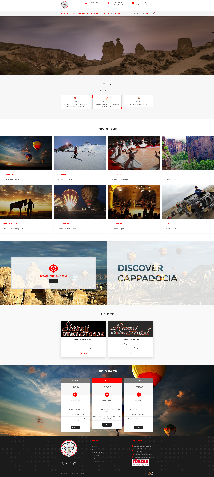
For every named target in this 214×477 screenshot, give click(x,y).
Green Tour (171, 180)
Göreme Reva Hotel (131, 340)
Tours (72, 13)
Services (81, 13)
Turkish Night (118, 229)
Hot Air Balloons (93, 13)
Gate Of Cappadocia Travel (72, 473)
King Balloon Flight (11, 180)
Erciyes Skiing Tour (66, 180)
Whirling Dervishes (120, 180)
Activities (96, 455)
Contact (117, 13)
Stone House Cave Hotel (83, 340)
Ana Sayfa (64, 13)
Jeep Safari (171, 229)
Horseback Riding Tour (13, 229)
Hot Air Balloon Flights (100, 452)
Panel (82, 473)
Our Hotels (107, 13)
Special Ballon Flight (67, 229)
